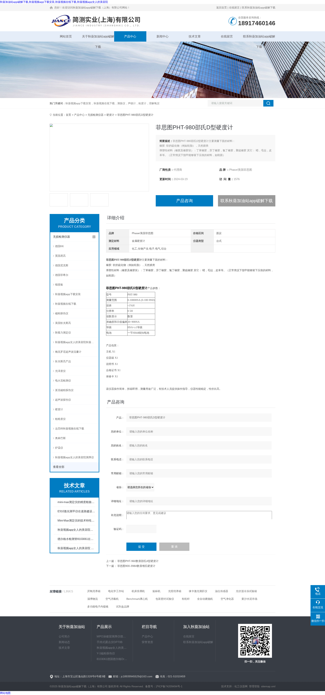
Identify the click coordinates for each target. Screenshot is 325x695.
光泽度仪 (60, 370)
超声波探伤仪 (63, 399)
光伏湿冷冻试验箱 (246, 591)
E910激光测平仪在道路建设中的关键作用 (76, 511)
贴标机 (156, 591)
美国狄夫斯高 (63, 322)
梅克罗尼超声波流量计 (68, 351)
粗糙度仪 (60, 418)
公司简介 (64, 636)
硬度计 (110, 114)
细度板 (59, 284)
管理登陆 (254, 686)
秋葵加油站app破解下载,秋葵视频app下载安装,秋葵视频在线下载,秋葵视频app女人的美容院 (54, 1)
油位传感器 (221, 591)
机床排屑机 (138, 591)
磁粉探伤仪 (61, 313)
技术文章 (195, 36)
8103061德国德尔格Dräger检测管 (112, 659)
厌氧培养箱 (93, 591)
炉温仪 (59, 447)
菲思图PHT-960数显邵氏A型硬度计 (138, 561)
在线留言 (234, 7)
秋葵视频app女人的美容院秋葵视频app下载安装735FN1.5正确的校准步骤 (76, 529)
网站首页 (66, 36)
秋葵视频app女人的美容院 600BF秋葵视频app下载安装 (112, 647)
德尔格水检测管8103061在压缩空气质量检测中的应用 (76, 538)
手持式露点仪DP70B (109, 642)
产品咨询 (184, 200)
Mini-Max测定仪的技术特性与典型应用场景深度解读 (76, 520)
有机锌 (186, 598)
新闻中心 (162, 36)
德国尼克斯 (61, 265)
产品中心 (130, 36)
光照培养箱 (174, 591)
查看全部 (58, 466)
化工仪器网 (241, 686)
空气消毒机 (112, 598)
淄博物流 (92, 598)
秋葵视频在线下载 (65, 303)
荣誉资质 (147, 642)
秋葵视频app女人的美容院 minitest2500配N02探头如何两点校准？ (76, 548)
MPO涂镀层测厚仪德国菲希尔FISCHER (112, 636)
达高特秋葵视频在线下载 (69, 428)
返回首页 (221, 7)
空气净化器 (227, 598)
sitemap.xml (268, 686)
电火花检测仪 (63, 380)
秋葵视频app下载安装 (68, 294)
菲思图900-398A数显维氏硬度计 (136, 565)
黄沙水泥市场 (249, 598)
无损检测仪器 (95, 114)
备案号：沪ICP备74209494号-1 (163, 686)
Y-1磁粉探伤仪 (106, 653)
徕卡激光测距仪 (198, 591)
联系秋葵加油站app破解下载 (258, 7)
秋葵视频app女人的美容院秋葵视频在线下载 (77, 342)
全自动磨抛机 (205, 598)
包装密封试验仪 (165, 598)
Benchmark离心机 (137, 598)
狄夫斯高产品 (63, 361)
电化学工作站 (116, 591)
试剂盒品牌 (122, 606)
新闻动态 (64, 642)
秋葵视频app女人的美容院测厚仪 (74, 457)
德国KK (59, 246)
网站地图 (5, 692)
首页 (68, 114)
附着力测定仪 (63, 332)
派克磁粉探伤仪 (64, 390)
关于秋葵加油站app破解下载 (98, 38)
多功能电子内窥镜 (97, 606)
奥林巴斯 (60, 438)
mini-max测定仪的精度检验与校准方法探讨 (76, 502)
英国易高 (60, 255)
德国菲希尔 (61, 274)
